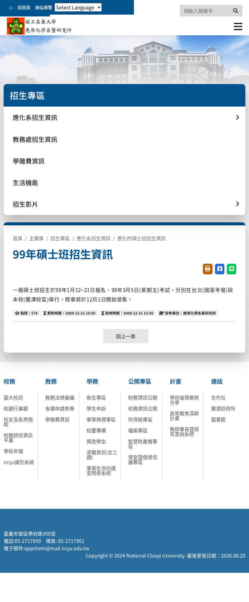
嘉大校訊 (13, 397)
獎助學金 (96, 441)
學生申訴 (96, 408)
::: (11, 7)
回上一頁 (125, 336)
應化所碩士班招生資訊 (141, 238)
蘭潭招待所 (223, 408)
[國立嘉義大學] (39, 25)
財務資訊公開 (142, 397)
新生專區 (96, 397)
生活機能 (25, 182)
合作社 (218, 397)
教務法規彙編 (59, 397)
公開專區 (139, 381)
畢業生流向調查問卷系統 (101, 470)
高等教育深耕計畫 (184, 416)
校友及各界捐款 (18, 422)
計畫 (175, 381)
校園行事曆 (16, 408)
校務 (9, 381)
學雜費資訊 (29, 160)
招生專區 (60, 238)
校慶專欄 (96, 430)
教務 (51, 381)
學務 (92, 381)
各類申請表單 (59, 408)
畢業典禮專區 (101, 419)
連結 (217, 381)
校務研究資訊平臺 (18, 437)
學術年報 (13, 451)
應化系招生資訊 (94, 238)
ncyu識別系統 (19, 461)
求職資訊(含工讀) (102, 454)
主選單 (36, 238)
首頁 (17, 238)
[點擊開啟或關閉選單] (238, 26)
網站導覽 (43, 7)
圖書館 (218, 419)
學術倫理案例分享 (184, 400)
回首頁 (24, 7)
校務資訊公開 (142, 408)
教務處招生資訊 (35, 139)
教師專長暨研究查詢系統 (184, 431)
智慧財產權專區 (142, 444)
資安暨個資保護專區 (142, 459)
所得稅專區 (140, 419)
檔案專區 (138, 430)
